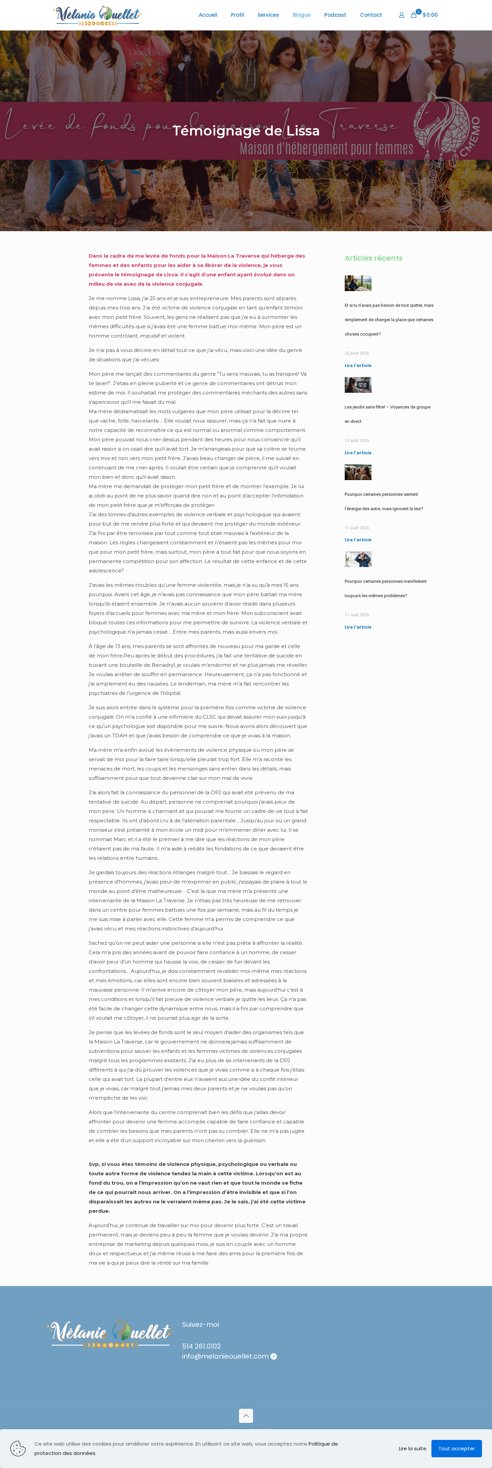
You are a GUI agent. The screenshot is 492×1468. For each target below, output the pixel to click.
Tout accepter (456, 1448)
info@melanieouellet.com (225, 1356)
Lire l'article (358, 365)
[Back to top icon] (246, 1416)
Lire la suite (412, 1448)
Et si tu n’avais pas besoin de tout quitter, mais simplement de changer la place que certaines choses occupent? (389, 320)
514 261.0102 (201, 1346)
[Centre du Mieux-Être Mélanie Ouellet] (97, 15)
